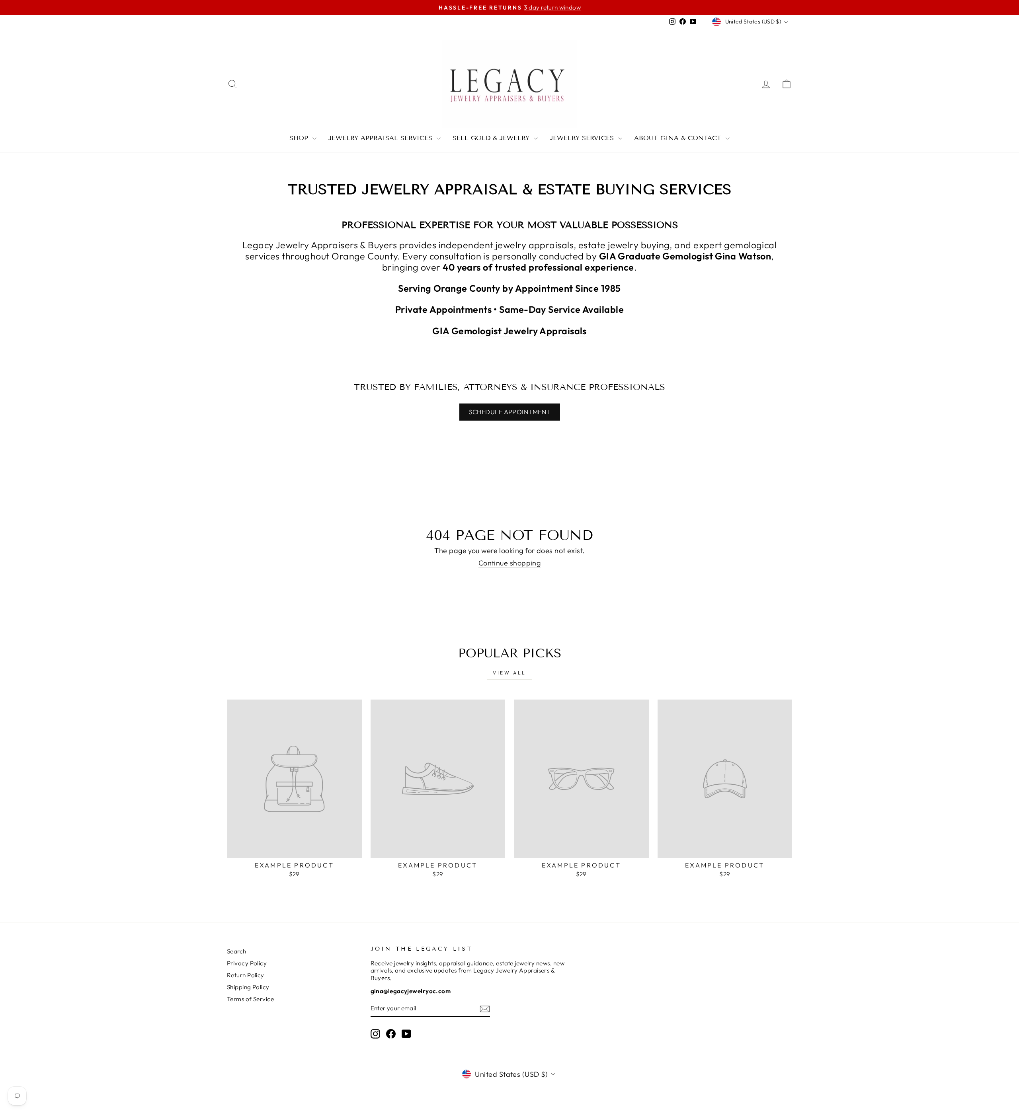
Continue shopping (509, 563)
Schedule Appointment (509, 412)
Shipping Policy (248, 987)
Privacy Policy (247, 963)
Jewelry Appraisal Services (381, 138)
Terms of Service (250, 999)
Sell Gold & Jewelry (492, 138)
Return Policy (245, 975)
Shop (299, 138)
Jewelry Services (583, 138)
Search (236, 951)
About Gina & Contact (679, 138)
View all (509, 673)
